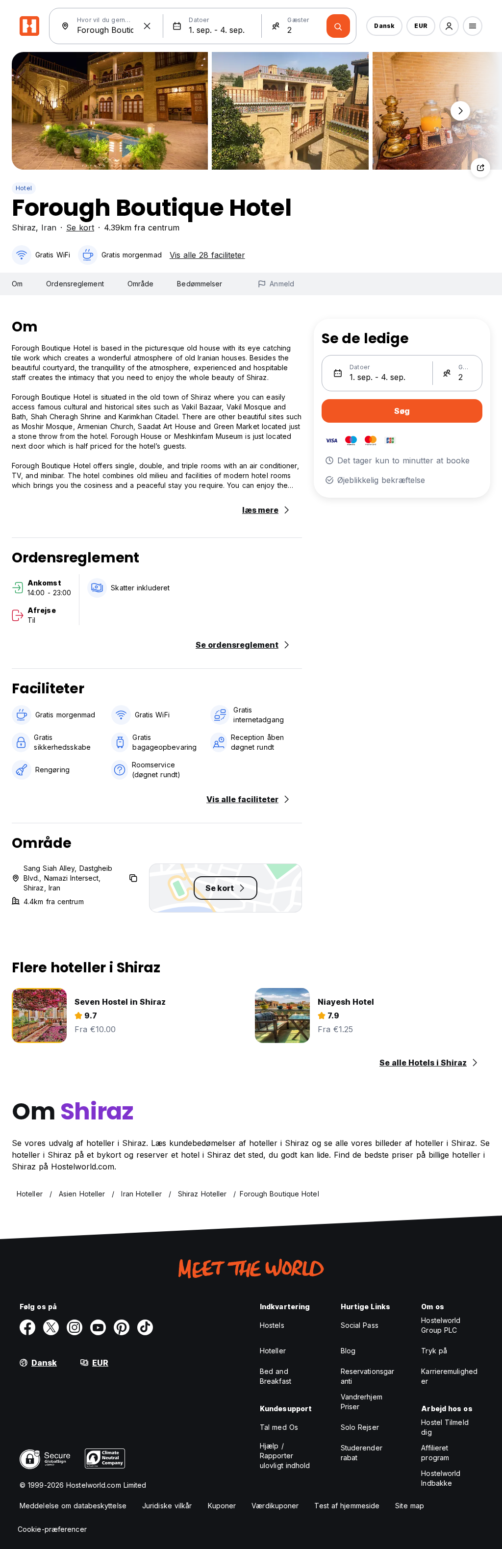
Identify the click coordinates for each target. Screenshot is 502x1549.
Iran (48, 227)
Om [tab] (17, 283)
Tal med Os (279, 1427)
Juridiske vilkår (167, 1505)
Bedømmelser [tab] (199, 283)
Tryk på (434, 1350)
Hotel (24, 188)
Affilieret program (435, 1453)
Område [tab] (140, 283)
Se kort (80, 227)
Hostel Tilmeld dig (444, 1427)
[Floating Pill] (460, 111)
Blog (348, 1350)
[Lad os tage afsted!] (338, 26)
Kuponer (222, 1505)
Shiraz (24, 227)
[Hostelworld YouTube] (98, 1327)
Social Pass (359, 1325)
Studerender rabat (361, 1453)
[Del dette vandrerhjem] (480, 168)
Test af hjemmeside (346, 1505)
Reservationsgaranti (368, 1376)
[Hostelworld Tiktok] (145, 1327)
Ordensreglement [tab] (75, 283)
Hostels (272, 1325)
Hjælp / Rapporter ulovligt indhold (285, 1456)
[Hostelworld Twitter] (51, 1327)
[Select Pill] (449, 26)
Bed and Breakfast (275, 1376)
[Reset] (147, 26)
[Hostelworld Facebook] (27, 1327)
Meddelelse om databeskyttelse (73, 1505)
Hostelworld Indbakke (440, 1478)
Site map (409, 1505)
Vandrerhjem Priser (361, 1402)
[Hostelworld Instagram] (74, 1327)
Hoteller (273, 1350)
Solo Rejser (360, 1427)
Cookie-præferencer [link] (52, 1529)
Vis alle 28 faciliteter (207, 255)
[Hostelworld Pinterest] (121, 1327)
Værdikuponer (275, 1505)
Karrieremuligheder (449, 1376)
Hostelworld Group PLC (440, 1325)
